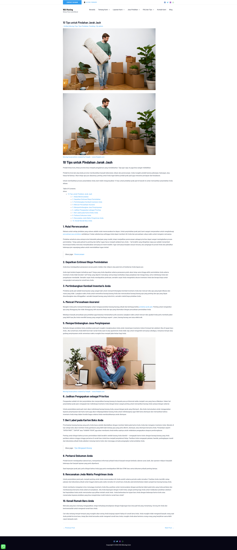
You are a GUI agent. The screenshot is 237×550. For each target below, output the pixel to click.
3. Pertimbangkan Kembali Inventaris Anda (87, 202)
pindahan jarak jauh (145, 307)
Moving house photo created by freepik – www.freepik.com (83, 157)
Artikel (66, 26)
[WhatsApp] (173, 2)
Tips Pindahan (83, 26)
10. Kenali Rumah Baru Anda (82, 221)
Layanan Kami (118, 10)
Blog (170, 10)
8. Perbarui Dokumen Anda (81, 215)
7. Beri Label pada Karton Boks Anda (85, 213)
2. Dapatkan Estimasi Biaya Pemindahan (86, 199)
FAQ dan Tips (147, 10)
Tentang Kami (103, 10)
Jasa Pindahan (133, 10)
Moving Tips (73, 26)
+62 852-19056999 (91, 2)
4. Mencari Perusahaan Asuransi (83, 205)
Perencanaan (79, 254)
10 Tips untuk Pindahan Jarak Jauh (80, 194)
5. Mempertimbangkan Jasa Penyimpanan (87, 207)
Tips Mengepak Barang (83, 448)
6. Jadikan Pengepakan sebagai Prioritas (86, 210)
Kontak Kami (161, 10)
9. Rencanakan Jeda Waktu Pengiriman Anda (87, 218)
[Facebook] (165, 2)
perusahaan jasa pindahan (72, 234)
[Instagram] (170, 2)
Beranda (92, 10)
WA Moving (68, 9)
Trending (92, 26)
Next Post (169, 528)
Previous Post (69, 528)
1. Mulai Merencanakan (80, 197)
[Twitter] (167, 2)
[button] (72, 2)
